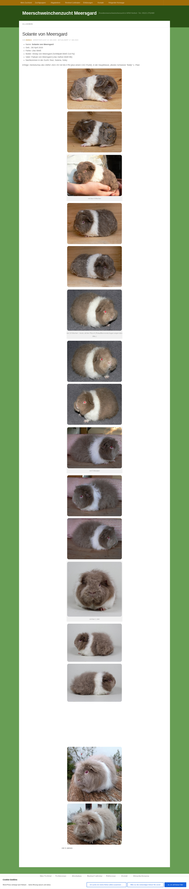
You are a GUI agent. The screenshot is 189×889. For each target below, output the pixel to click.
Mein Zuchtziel (26, 3)
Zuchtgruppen (40, 3)
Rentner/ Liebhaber (72, 3)
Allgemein (27, 24)
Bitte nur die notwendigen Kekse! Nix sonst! (145, 885)
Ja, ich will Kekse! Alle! (175, 885)
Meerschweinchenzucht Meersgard (59, 13)
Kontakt (101, 3)
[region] (94, 882)
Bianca (29, 40)
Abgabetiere (55, 3)
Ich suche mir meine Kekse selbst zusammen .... (106, 885)
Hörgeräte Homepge (116, 3)
